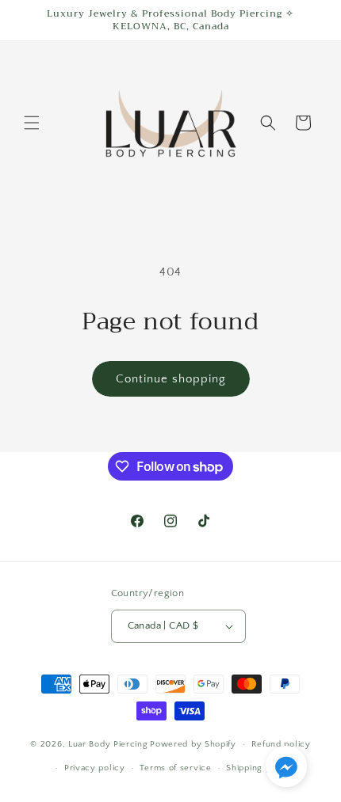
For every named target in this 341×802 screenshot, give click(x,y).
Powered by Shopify (193, 744)
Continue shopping (171, 379)
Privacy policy (94, 768)
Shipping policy (259, 768)
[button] (31, 122)
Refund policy (281, 744)
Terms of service (175, 768)
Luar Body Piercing (108, 744)
